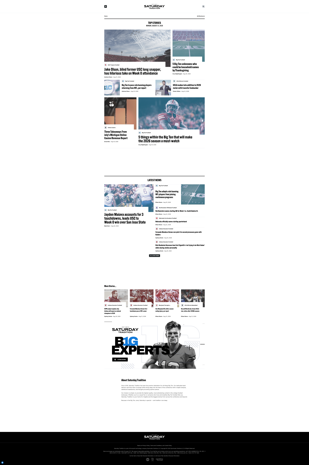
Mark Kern (107, 226)
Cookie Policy (168, 445)
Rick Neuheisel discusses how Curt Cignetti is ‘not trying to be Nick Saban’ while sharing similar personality (180, 246)
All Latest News (154, 255)
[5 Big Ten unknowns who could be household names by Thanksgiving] (189, 46)
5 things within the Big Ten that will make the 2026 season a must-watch (165, 139)
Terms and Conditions (156, 445)
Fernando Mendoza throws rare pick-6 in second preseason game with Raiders (178, 233)
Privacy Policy (146, 445)
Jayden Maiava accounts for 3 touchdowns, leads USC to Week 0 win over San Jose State (125, 218)
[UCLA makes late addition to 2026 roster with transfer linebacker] (163, 87)
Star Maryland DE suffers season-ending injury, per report (164, 310)
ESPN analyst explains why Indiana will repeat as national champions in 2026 (112, 311)
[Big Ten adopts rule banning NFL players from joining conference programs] (193, 194)
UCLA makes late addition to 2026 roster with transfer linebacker (187, 86)
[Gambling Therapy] (159, 459)
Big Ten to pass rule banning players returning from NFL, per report (137, 86)
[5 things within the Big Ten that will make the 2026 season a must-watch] (171, 116)
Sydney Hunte (159, 237)
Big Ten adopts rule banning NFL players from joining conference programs (166, 194)
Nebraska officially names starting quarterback (171, 221)
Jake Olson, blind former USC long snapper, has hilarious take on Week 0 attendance (132, 71)
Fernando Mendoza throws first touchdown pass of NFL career (138, 310)
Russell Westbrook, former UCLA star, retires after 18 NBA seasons (190, 310)
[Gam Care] (152, 459)
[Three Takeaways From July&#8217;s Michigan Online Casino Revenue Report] (120, 113)
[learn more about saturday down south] (154, 344)
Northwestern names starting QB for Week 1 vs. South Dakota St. (176, 211)
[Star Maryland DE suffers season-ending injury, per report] (167, 298)
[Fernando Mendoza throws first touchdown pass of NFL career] (142, 298)
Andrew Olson (108, 77)
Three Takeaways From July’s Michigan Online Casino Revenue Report (116, 135)
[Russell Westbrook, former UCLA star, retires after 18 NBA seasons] (193, 298)
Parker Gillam (176, 91)
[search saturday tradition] (203, 6)
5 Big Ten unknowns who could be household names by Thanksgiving (186, 67)
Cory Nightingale (177, 73)
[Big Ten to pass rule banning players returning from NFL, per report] (112, 87)
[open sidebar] (105, 6)
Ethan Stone (158, 202)
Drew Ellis (107, 141)
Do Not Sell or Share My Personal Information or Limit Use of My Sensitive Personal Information (154, 455)
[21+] (147, 459)
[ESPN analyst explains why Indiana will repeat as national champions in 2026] (116, 298)
